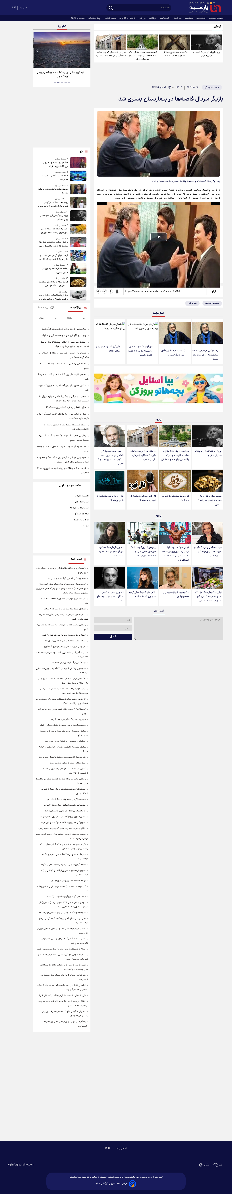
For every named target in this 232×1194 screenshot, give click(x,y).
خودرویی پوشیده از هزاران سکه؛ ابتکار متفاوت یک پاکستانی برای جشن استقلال (142, 56)
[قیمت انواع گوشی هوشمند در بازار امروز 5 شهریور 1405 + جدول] (78, 255)
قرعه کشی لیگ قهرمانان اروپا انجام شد (54, 178)
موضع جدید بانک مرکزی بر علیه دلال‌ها (53, 191)
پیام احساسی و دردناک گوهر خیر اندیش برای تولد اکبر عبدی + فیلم (207, 552)
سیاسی (189, 18)
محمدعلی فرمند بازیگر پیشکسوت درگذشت (64, 329)
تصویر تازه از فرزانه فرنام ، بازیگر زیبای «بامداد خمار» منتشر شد (111, 552)
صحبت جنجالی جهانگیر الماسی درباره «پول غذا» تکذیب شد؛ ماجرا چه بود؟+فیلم (110, 457)
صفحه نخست (216, 18)
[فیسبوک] (111, 291)
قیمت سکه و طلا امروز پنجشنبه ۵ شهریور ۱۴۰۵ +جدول (209, 500)
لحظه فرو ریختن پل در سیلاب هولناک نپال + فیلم (63, 864)
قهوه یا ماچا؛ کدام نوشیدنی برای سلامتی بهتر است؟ (62, 912)
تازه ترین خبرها (81, 520)
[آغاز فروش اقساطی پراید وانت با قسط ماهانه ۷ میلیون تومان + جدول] (78, 295)
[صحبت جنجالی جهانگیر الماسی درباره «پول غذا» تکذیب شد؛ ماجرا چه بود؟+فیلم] (109, 436)
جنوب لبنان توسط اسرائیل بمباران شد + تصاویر (65, 805)
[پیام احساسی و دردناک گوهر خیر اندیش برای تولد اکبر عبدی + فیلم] (207, 533)
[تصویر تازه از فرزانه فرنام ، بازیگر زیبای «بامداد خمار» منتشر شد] (109, 533)
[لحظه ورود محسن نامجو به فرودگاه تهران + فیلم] (78, 162)
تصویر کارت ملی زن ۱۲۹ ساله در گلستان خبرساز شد (63, 822)
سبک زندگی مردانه (79, 508)
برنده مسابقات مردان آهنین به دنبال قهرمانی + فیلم (63, 725)
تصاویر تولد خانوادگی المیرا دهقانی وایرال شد (65, 641)
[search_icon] (111, 8)
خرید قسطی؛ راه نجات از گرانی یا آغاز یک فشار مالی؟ (62, 995)
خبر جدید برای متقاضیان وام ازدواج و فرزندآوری (65, 646)
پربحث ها (43, 308)
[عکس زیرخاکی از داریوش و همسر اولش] (174, 578)
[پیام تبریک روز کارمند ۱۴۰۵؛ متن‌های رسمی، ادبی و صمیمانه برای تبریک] (142, 533)
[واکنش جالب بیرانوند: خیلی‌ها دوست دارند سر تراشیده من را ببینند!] (78, 242)
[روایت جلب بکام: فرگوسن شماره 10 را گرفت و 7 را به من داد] (78, 202)
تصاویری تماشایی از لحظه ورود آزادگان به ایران (62, 72)
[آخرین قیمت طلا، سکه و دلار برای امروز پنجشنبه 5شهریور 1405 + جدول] (78, 229)
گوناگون (217, 27)
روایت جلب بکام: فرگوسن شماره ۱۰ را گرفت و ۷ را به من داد (54, 204)
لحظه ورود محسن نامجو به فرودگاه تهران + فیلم (55, 164)
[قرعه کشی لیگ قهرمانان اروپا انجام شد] (78, 176)
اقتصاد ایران (82, 496)
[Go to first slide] (86, 50)
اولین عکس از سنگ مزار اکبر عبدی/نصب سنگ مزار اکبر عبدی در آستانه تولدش (208, 597)
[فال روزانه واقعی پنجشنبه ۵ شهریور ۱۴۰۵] (109, 481)
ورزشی (142, 18)
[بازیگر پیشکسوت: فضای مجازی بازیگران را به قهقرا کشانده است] (142, 331)
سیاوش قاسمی (212, 303)
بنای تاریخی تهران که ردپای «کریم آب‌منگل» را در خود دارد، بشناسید (111, 54)
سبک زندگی (110, 18)
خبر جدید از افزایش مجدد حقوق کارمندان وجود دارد (62, 757)
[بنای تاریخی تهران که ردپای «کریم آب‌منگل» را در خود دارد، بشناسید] (111, 42)
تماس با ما (23, 7)
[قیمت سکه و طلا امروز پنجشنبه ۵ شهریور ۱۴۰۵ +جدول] (207, 481)
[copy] (213, 291)
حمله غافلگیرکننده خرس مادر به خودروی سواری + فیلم (61, 949)
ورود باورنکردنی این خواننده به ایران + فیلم (206, 54)
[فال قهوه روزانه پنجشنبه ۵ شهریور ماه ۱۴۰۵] (142, 481)
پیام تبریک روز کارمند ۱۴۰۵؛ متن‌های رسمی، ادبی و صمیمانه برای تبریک (142, 552)
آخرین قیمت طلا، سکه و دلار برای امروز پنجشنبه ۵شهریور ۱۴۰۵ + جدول (54, 231)
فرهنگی (153, 18)
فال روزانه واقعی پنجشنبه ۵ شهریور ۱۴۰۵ (110, 498)
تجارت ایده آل (81, 514)
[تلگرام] (104, 291)
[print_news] (117, 291)
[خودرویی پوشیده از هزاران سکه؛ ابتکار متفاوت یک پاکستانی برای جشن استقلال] (142, 42)
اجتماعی (165, 18)
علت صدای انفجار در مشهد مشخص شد (68, 763)
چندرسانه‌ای (94, 18)
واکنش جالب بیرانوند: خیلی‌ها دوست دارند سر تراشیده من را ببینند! (53, 244)
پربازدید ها (75, 307)
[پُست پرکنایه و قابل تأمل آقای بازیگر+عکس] (174, 333)
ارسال (113, 637)
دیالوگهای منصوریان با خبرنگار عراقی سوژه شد (65, 741)
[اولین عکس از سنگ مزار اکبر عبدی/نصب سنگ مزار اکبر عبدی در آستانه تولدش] (207, 578)
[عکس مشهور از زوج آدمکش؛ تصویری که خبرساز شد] (174, 42)
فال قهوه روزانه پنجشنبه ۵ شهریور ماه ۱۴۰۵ (143, 498)
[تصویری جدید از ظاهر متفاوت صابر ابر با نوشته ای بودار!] (109, 578)
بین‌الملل (177, 18)
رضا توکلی (192, 303)
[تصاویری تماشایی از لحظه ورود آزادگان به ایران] (61, 50)
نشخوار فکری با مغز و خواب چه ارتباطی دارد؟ (65, 578)
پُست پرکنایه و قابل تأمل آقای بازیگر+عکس (173, 353)
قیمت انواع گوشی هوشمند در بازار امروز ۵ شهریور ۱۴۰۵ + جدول (54, 257)
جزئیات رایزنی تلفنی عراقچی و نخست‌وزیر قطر (65, 811)
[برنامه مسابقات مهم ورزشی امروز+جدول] (78, 268)
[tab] (69, 82)
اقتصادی (201, 18)
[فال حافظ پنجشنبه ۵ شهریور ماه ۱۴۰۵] (174, 481)
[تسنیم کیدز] (158, 389)
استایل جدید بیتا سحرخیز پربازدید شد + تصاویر (65, 609)
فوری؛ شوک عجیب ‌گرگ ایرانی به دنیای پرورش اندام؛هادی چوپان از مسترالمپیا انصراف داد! (175, 554)
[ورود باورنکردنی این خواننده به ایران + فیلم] (206, 42)
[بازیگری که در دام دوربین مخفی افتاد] (109, 331)
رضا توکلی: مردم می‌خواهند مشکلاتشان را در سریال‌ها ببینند (205, 355)
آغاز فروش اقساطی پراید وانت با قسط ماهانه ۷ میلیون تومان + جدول (53, 297)
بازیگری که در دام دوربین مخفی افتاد (108, 349)
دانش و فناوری (127, 18)
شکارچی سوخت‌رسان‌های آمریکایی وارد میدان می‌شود (62, 828)
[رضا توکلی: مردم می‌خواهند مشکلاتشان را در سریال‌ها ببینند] (207, 333)
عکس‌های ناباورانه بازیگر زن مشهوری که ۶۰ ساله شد (142, 595)
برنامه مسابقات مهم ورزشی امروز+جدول (55, 270)
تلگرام (207, 1165)
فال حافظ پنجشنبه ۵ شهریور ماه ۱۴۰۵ (175, 498)
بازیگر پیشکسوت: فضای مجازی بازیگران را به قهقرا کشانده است (140, 351)
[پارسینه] (203, 8)
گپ (220, 1165)
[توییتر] (98, 291)
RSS (14, 7)
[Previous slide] (37, 50)
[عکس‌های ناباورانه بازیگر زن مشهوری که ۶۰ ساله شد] (142, 578)
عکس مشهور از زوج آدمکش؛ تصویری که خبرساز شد (175, 54)
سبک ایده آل (82, 502)
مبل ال (85, 526)
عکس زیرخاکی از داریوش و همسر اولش (176, 595)
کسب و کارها (78, 18)
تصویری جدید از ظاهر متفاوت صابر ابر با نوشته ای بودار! (110, 597)
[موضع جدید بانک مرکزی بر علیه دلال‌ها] (78, 189)
